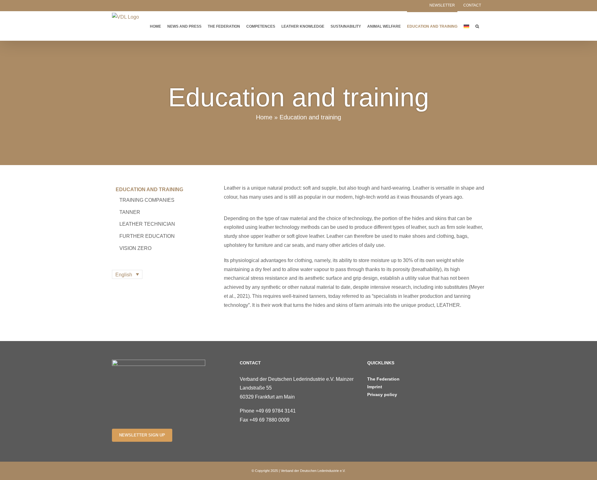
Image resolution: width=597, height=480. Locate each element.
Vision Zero (135, 248)
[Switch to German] (466, 25)
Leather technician (147, 224)
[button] (477, 25)
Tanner (129, 212)
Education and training (149, 189)
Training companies (146, 200)
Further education (147, 236)
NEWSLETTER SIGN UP (142, 435)
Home (264, 117)
